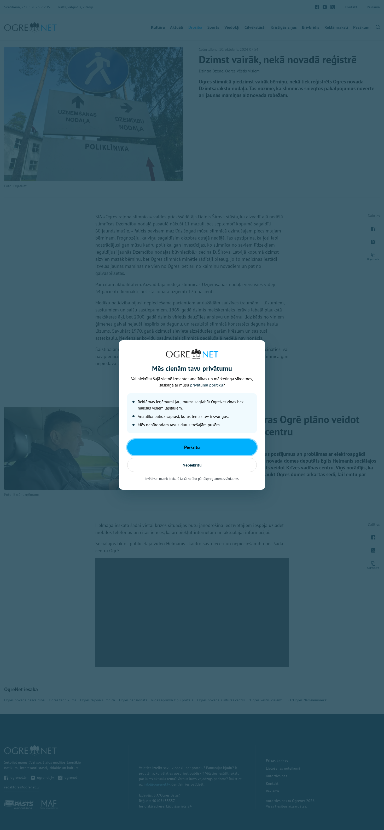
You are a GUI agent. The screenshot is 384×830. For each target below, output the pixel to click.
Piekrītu (192, 447)
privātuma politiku (206, 385)
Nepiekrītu (192, 465)
